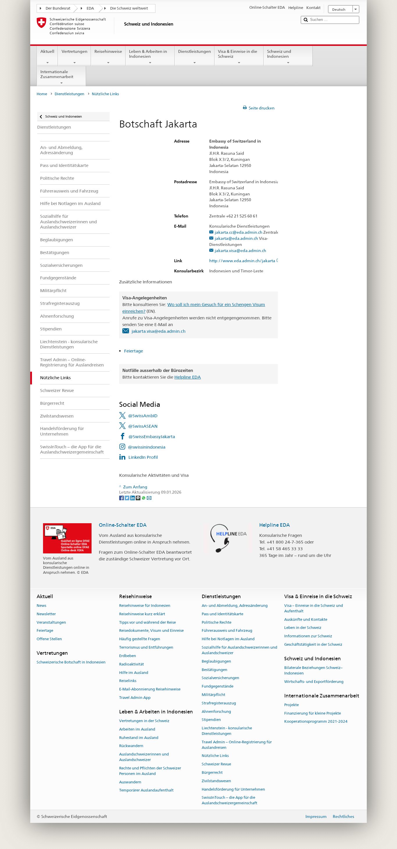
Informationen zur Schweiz (308, 636)
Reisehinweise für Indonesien (144, 605)
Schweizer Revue (216, 764)
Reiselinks (127, 681)
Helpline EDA (187, 377)
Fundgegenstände (217, 686)
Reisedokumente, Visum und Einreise (151, 631)
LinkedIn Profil (143, 457)
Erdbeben (127, 656)
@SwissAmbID (143, 415)
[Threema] (138, 497)
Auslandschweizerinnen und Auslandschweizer (144, 757)
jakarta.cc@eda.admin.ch (238, 232)
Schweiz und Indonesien (279, 54)
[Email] (149, 497)
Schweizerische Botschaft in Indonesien (71, 662)
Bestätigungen (214, 670)
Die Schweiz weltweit (129, 8)
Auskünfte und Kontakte (305, 619)
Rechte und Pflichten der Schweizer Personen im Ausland (150, 771)
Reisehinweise (108, 51)
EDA (90, 8)
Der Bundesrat (58, 8)
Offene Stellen (49, 639)
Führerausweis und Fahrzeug (227, 631)
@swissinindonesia (146, 447)
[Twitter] (127, 497)
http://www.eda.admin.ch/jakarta (242, 261)
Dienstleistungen (194, 51)
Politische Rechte (216, 622)
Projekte (291, 705)
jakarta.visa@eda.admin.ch (240, 251)
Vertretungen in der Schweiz (144, 721)
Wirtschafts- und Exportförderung (314, 681)
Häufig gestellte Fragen (139, 639)
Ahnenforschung (216, 711)
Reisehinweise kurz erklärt (142, 614)
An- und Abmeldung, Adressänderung (235, 605)
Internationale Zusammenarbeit (56, 74)
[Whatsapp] (144, 497)
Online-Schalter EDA (122, 525)
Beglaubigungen (216, 661)
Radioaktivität (131, 664)
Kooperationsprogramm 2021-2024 (316, 722)
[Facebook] (122, 497)
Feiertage (134, 351)
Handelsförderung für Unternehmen (233, 789)
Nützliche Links (215, 756)
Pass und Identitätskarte (222, 614)
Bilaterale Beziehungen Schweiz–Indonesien (313, 670)
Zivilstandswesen (216, 781)
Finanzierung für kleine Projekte (312, 713)
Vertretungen (74, 51)
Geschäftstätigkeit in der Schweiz (313, 644)
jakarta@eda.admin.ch (236, 238)
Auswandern (130, 782)
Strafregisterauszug (219, 703)
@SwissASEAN (143, 426)
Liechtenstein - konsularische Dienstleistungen (227, 731)
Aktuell (47, 51)
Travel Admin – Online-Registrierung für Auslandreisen (237, 745)
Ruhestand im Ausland (138, 737)
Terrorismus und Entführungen (146, 647)
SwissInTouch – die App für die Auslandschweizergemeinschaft (229, 800)
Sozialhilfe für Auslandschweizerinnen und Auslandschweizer (239, 650)
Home (42, 94)
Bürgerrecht (212, 772)
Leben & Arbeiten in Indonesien (148, 54)
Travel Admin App (135, 697)
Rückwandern (131, 746)
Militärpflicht (213, 694)
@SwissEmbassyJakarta (151, 436)
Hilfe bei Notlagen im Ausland (228, 639)
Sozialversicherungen (220, 678)
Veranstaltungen (51, 622)
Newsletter (46, 614)
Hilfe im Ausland (133, 672)
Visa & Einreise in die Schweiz (237, 54)
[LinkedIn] (133, 497)
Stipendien (211, 720)
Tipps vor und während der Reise (147, 622)
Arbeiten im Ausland (137, 729)
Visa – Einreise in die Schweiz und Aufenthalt (313, 608)
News (41, 605)
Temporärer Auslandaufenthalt (146, 790)
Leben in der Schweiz (302, 628)
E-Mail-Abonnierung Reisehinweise (149, 689)
